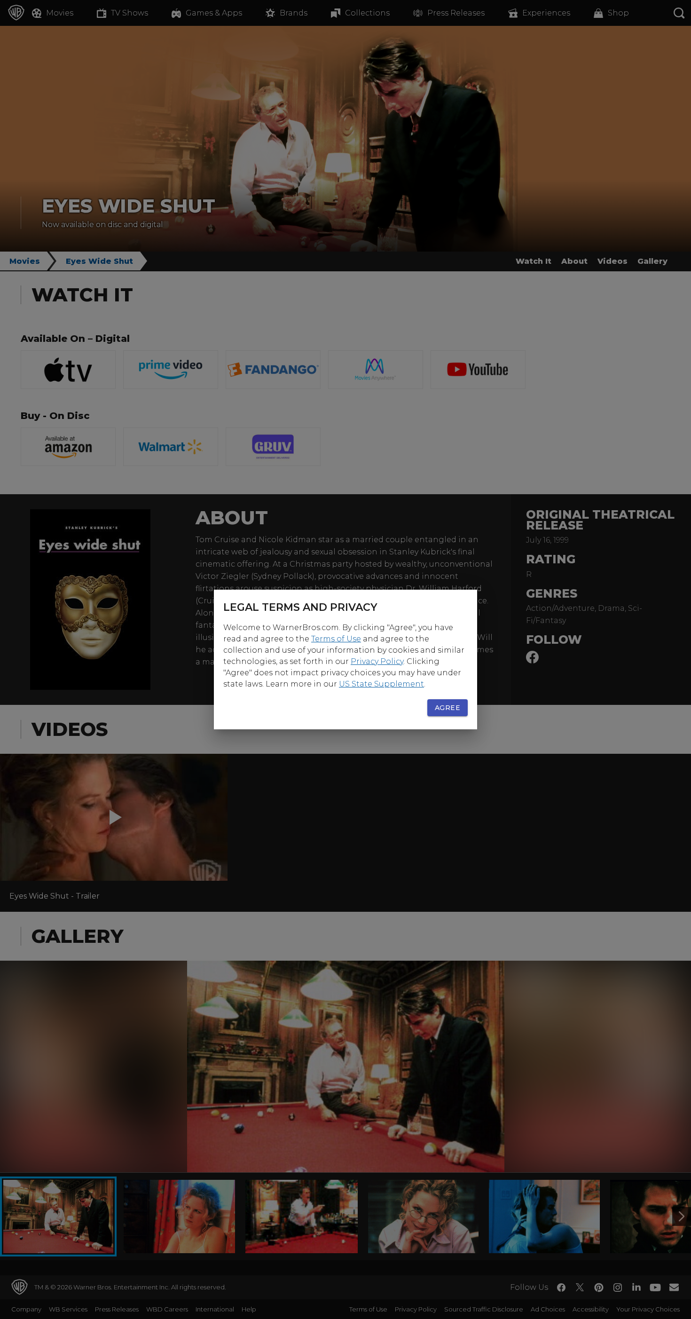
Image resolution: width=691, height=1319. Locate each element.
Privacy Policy (377, 661)
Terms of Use (336, 638)
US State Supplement (381, 683)
